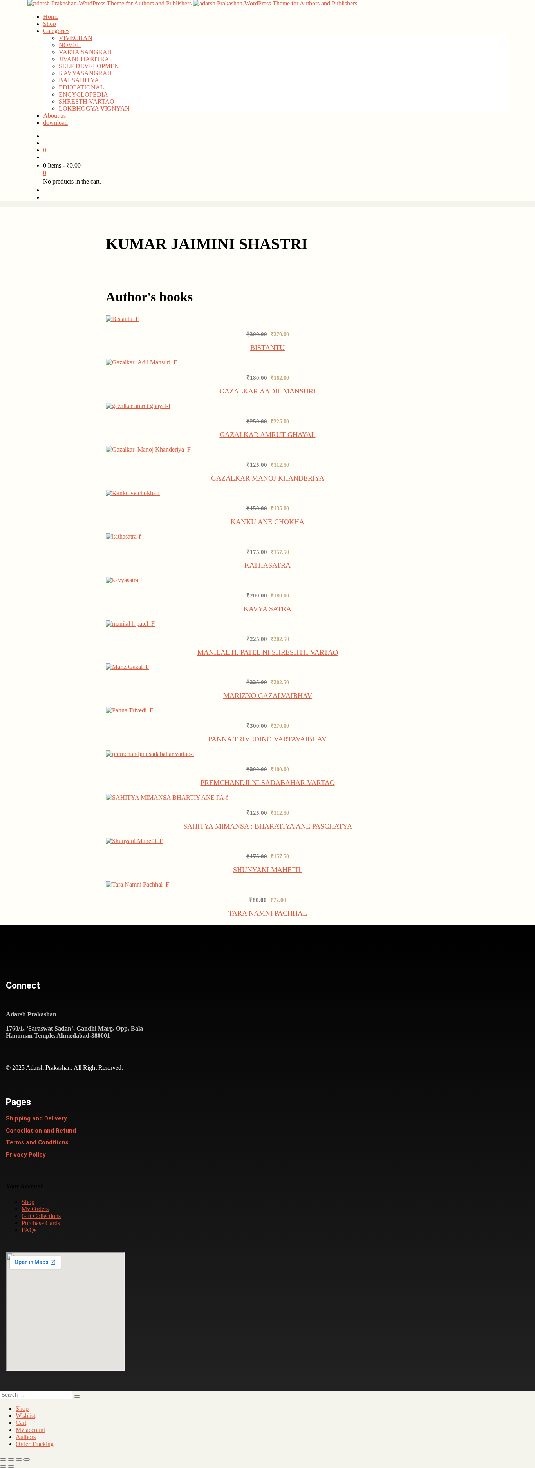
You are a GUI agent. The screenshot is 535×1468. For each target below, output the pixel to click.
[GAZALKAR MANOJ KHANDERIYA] (149, 449)
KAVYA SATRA (267, 609)
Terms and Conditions (37, 1142)
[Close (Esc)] (26, 1459)
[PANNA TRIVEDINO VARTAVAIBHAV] (130, 710)
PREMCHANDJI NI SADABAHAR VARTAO (268, 783)
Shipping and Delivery (36, 1118)
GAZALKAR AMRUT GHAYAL (268, 435)
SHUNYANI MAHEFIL (267, 870)
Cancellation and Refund (41, 1130)
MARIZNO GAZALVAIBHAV (267, 695)
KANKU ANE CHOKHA (267, 522)
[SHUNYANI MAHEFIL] (135, 841)
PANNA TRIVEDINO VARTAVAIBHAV (267, 739)
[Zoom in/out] (3, 1459)
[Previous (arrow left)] (3, 1466)
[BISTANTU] (123, 318)
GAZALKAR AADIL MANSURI (267, 391)
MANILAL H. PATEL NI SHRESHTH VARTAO (267, 652)
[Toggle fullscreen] (11, 1459)
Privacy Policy (26, 1154)
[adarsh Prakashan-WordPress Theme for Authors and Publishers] (110, 3)
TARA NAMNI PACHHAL (267, 913)
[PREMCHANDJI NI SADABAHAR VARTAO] (150, 753)
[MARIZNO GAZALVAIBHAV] (128, 666)
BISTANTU (267, 348)
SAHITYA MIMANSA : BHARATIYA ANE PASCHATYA (267, 826)
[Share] (19, 1459)
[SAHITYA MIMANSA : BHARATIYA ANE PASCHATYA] (167, 797)
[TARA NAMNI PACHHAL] (138, 884)
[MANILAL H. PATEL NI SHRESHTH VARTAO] (130, 623)
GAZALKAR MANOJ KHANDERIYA (267, 478)
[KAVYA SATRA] (124, 580)
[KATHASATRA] (124, 536)
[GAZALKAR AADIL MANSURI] (142, 362)
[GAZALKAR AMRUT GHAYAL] (139, 406)
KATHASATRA (267, 565)
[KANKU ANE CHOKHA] (133, 493)
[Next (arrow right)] (11, 1466)
